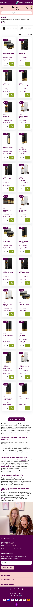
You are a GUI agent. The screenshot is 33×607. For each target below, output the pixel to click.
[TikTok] (22, 589)
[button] (7, 63)
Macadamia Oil (8, 273)
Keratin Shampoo (24, 85)
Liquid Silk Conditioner (7, 367)
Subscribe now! (8, 567)
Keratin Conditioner (22, 148)
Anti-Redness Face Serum (23, 179)
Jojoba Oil (6, 116)
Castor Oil (6, 85)
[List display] (31, 34)
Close (16, 575)
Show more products (16, 419)
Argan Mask (6, 241)
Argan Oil (22, 53)
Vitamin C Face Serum (23, 117)
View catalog (2, 8)
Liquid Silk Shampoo (22, 336)
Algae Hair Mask (24, 304)
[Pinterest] (14, 589)
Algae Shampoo (24, 398)
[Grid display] (28, 34)
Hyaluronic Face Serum (24, 367)
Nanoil (4, 52)
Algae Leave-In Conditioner (7, 398)
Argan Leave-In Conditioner (23, 242)
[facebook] (18, 589)
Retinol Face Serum (23, 210)
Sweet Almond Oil (24, 273)
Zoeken (30, 12)
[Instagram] (10, 589)
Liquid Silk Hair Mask (7, 210)
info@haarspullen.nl (7, 499)
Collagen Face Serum (7, 304)
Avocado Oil (7, 179)
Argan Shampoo (8, 335)
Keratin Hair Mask (8, 53)
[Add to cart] (11, 63)
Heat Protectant (8, 147)
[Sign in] (27, 8)
